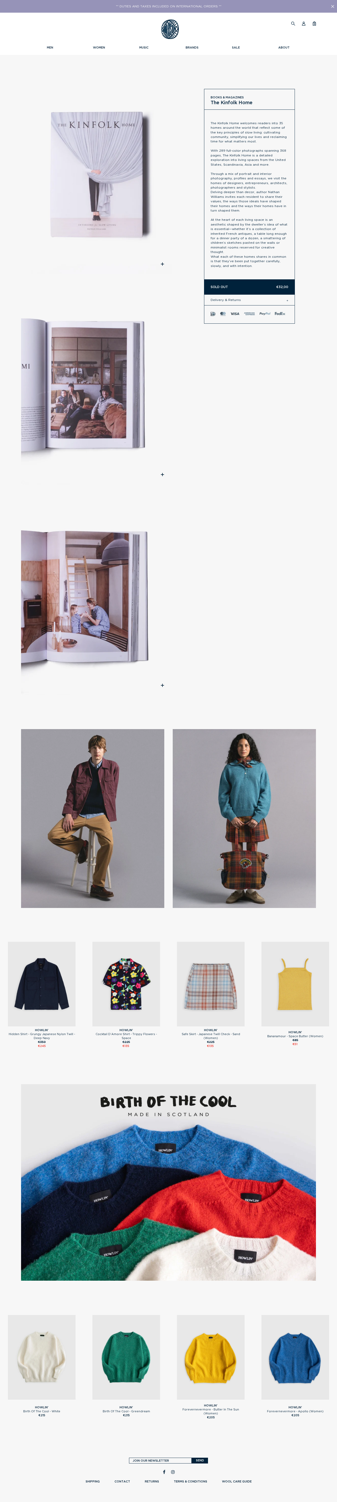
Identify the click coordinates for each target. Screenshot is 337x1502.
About (284, 47)
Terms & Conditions (190, 1481)
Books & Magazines (227, 97)
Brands (192, 47)
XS (126, 1024)
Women (99, 47)
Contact (122, 1481)
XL (49, 1024)
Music (143, 47)
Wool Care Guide (237, 1481)
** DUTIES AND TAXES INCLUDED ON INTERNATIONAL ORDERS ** (168, 6)
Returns (152, 1481)
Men (50, 47)
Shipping (93, 1481)
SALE (236, 47)
